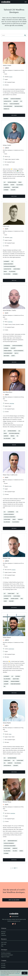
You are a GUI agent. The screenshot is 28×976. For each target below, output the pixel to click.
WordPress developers (6, 953)
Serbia (10, 486)
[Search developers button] (25, 35)
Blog (2, 946)
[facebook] (15, 924)
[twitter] (13, 924)
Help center (3, 944)
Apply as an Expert (5, 956)
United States (10, 321)
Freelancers (3, 935)
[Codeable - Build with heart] (7, 2)
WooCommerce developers (7, 954)
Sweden (11, 237)
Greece (10, 734)
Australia (10, 76)
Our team (3, 965)
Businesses (3, 931)
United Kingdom (11, 648)
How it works (4, 942)
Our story (3, 963)
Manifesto (3, 967)
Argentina (13, 569)
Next (15, 868)
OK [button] (24, 973)
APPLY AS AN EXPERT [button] (14, 900)
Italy (9, 156)
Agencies (3, 933)
